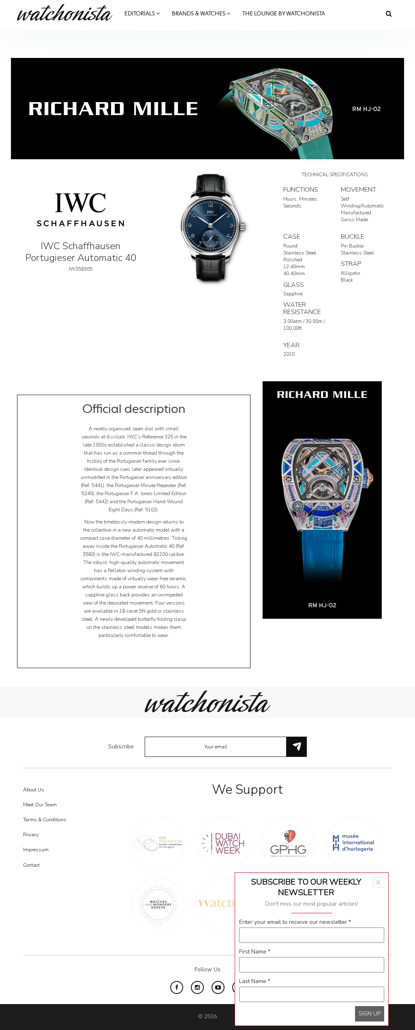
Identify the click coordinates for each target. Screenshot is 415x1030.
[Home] (67, 12)
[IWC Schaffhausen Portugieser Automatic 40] (207, 228)
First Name (254, 951)
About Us (33, 789)
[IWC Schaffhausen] (80, 209)
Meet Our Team (40, 804)
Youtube (218, 987)
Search (389, 13)
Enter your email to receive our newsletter (295, 922)
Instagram (197, 987)
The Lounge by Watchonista (283, 14)
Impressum (36, 849)
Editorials (140, 14)
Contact (31, 865)
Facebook (176, 987)
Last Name (254, 981)
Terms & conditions (44, 819)
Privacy (31, 834)
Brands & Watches (199, 14)
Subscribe (121, 746)
